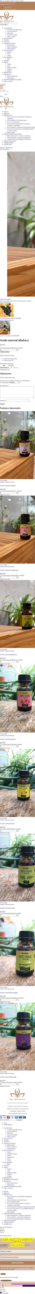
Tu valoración (4, 386)
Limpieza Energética (10, 43)
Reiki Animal (11, 132)
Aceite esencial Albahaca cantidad (12, 348)
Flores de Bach (8, 38)
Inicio (2, 301)
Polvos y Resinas (12, 47)
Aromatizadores (12, 31)
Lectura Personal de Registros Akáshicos (19, 139)
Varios (9, 55)
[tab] (10, 359)
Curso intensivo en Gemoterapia (17, 120)
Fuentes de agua (12, 1154)
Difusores (10, 33)
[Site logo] (6, 21)
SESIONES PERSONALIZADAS (13, 79)
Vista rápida (3, 480)
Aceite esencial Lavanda (8, 1077)
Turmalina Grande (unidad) (8, 318)
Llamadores (10, 1157)
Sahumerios (7, 74)
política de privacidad (24, 1267)
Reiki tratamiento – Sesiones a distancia (19, 136)
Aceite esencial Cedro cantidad (11, 913)
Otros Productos (9, 50)
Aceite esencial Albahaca (8, 655)
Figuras (9, 52)
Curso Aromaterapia (13, 122)
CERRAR (3, 1274)
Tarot (8, 54)
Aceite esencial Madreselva (9, 570)
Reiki (8, 59)
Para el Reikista (8, 57)
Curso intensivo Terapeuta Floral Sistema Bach (21, 127)
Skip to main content (17, 1)
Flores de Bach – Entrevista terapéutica (19, 137)
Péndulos (6, 61)
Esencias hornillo (12, 35)
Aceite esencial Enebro (8, 486)
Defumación (11, 45)
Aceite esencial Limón (7, 823)
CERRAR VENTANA (6, 1280)
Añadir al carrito (5, 352)
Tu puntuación (5, 382)
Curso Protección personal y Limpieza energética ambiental (18, 124)
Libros (9, 1155)
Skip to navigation (5, 1)
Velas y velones (8, 81)
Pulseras (9, 69)
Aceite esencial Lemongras (9, 992)
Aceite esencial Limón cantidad (11, 829)
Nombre (3, 400)
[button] (5, 495)
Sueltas (9, 71)
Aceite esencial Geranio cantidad (12, 744)
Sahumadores (11, 48)
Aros (8, 66)
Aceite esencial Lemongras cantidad (13, 998)
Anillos (9, 64)
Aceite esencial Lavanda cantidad (12, 1082)
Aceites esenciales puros (14, 30)
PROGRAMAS (8, 73)
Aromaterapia (8, 28)
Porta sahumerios (12, 76)
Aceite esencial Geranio (8, 739)
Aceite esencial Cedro (7, 908)
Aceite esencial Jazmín (7, 336)
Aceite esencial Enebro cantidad (11, 491)
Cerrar (2, 1229)
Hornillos (6, 40)
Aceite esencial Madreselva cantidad (13, 575)
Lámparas (6, 42)
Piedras (6, 62)
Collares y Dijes (11, 67)
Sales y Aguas (11, 36)
